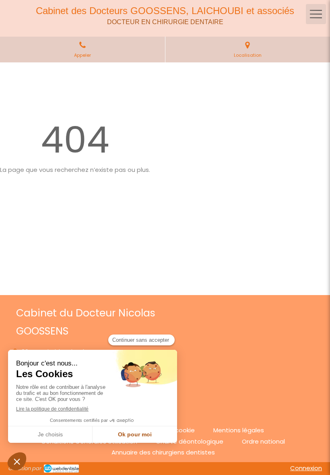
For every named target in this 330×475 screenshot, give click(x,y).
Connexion (306, 468)
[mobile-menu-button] (316, 14)
